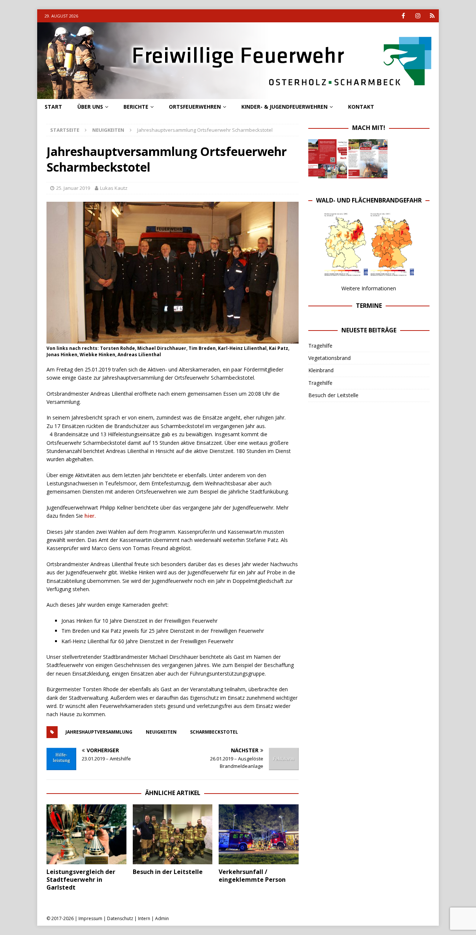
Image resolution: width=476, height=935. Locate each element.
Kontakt (361, 106)
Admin (162, 918)
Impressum (90, 918)
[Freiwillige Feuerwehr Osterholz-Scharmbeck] (238, 94)
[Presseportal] (432, 15)
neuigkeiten (161, 732)
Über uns (90, 106)
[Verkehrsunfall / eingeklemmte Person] (259, 834)
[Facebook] (403, 15)
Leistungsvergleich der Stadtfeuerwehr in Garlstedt (80, 879)
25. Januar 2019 (73, 188)
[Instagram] (417, 15)
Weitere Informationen (368, 288)
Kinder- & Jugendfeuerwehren (284, 106)
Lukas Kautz (114, 188)
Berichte (135, 106)
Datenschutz (120, 918)
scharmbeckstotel (214, 732)
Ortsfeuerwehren (195, 106)
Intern (144, 918)
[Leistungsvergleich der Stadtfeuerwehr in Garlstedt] (86, 834)
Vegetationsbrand (329, 357)
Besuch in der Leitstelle (168, 872)
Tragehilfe (320, 345)
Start (53, 106)
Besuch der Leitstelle (333, 395)
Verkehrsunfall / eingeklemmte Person (252, 876)
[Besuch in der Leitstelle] (173, 834)
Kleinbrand (321, 370)
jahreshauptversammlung (98, 732)
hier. (90, 515)
